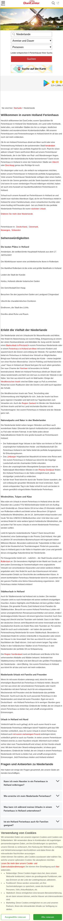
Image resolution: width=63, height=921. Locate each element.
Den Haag (9, 165)
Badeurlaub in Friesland (16, 345)
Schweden (16, 230)
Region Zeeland (29, 403)
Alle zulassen (47, 917)
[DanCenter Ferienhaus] (31, 3)
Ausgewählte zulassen (15, 917)
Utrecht (55, 162)
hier (57, 867)
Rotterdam (5, 561)
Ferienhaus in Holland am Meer (23, 349)
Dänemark (33, 227)
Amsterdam (50, 146)
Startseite (18, 108)
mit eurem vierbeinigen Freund (26, 734)
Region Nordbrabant (13, 654)
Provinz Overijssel (46, 470)
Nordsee (24, 368)
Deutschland (21, 227)
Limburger (11, 456)
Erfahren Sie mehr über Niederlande (17, 214)
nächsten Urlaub (38, 209)
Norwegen (5, 230)
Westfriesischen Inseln (11, 381)
